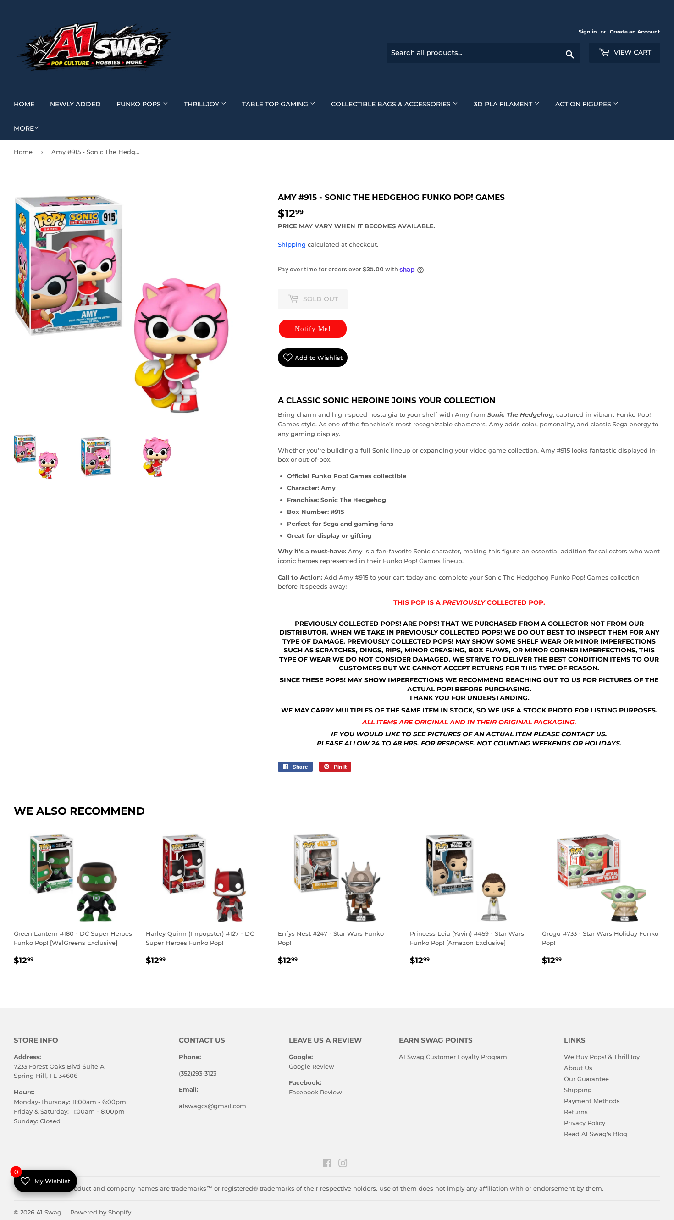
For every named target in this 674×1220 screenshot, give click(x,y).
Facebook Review (315, 1092)
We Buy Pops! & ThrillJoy (602, 1056)
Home (27, 103)
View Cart (631, 52)
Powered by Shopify (100, 1212)
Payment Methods (592, 1100)
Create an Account (635, 31)
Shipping (292, 244)
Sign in (588, 31)
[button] (313, 329)
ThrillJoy (208, 103)
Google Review (311, 1066)
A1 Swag (48, 1212)
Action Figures (590, 103)
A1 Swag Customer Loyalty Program (453, 1056)
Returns (576, 1111)
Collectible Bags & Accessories (398, 103)
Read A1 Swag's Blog (595, 1133)
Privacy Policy (584, 1122)
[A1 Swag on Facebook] (327, 1164)
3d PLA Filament (510, 103)
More (24, 128)
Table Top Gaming (282, 103)
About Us (578, 1067)
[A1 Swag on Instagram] (343, 1164)
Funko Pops (145, 103)
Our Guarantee (586, 1078)
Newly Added (79, 103)
